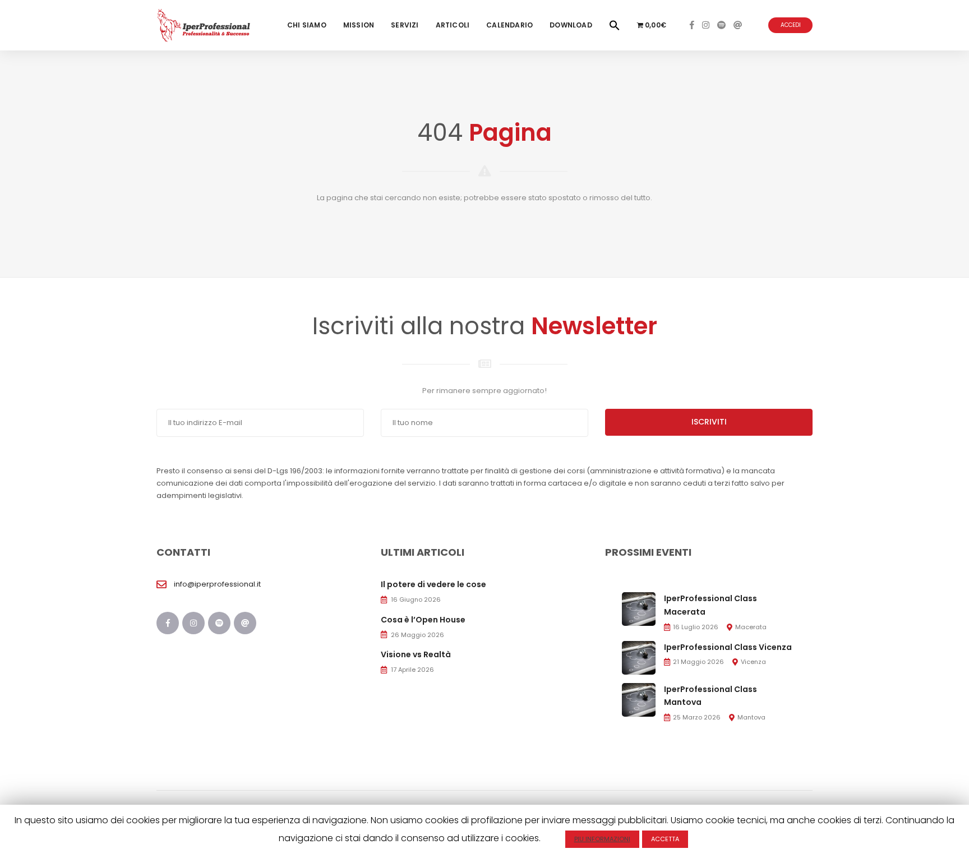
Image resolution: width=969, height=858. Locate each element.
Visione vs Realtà (416, 654)
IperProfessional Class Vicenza (728, 647)
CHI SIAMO (306, 25)
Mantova (751, 717)
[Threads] (737, 25)
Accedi (791, 25)
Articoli (453, 25)
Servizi (404, 25)
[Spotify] (721, 25)
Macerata (751, 626)
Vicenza (753, 661)
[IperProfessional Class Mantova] (639, 699)
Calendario (509, 25)
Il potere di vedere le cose (433, 584)
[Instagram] (705, 25)
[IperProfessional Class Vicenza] (639, 657)
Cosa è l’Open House (423, 619)
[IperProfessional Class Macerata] (639, 608)
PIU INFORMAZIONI (602, 838)
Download (571, 25)
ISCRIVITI (709, 421)
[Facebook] (692, 25)
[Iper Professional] (203, 25)
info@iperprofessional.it (217, 584)
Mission (358, 25)
